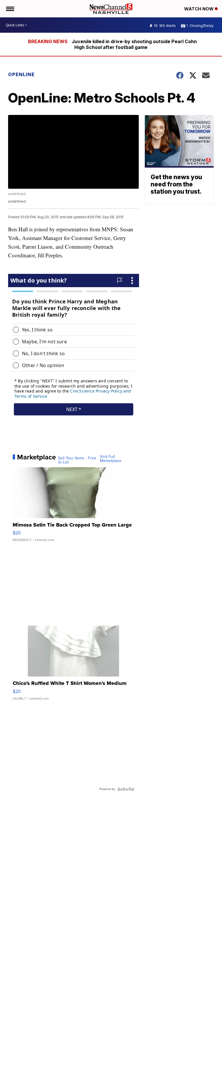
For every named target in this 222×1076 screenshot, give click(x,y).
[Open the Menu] (9, 8)
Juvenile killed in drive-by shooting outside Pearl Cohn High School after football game (134, 44)
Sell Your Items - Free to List (77, 460)
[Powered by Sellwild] (125, 789)
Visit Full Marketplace (110, 459)
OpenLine (21, 74)
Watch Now (199, 9)
